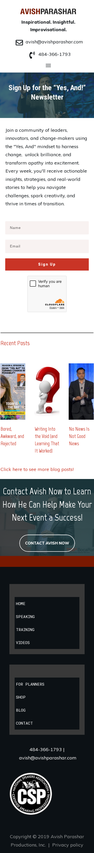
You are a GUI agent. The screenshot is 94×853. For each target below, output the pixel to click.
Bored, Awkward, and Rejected (12, 436)
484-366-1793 (54, 54)
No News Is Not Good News (79, 436)
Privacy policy (67, 845)
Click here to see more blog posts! (37, 469)
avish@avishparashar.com (54, 42)
